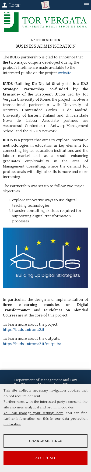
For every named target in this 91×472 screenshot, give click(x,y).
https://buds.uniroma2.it (23, 329)
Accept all (45, 458)
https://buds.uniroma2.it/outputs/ (32, 344)
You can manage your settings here (33, 413)
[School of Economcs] (45, 5)
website (64, 73)
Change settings (45, 441)
